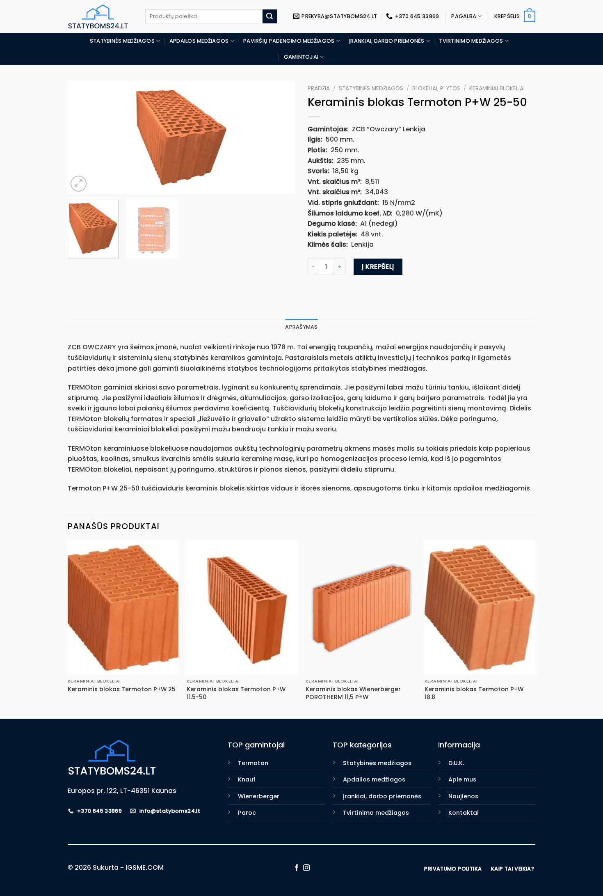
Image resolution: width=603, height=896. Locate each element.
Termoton (253, 763)
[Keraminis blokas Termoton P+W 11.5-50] (242, 607)
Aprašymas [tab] (301, 326)
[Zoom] (79, 184)
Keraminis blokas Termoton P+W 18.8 (474, 693)
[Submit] (269, 16)
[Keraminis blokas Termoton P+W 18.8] (480, 607)
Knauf (247, 779)
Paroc (247, 813)
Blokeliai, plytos (436, 88)
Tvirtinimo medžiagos (471, 40)
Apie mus (462, 779)
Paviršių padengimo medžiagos (288, 40)
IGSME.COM (145, 867)
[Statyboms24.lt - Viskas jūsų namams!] (100, 16)
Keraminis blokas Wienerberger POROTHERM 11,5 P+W (353, 693)
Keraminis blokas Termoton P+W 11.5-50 (236, 693)
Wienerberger (258, 796)
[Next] (280, 137)
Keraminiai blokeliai (497, 88)
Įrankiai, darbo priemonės (386, 40)
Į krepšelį (378, 266)
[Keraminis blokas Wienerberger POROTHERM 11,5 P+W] (361, 607)
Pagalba (463, 16)
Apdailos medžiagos (199, 40)
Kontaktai (463, 813)
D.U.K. (456, 763)
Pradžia (319, 88)
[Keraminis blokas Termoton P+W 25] (123, 607)
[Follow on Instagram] (306, 868)
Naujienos (463, 796)
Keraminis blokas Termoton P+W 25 (122, 689)
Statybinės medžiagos (122, 40)
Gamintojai (301, 56)
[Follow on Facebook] (296, 868)
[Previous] (82, 137)
